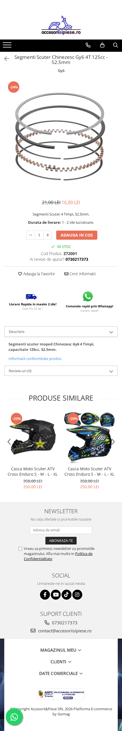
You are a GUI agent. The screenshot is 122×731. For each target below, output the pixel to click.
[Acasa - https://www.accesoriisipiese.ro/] (61, 25)
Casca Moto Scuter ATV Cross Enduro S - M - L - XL (33, 471)
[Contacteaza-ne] (88, 45)
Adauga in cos (77, 235)
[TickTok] (66, 595)
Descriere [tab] (16, 331)
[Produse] (8, 46)
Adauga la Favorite (38, 273)
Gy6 (61, 70)
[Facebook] (45, 595)
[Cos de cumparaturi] (102, 45)
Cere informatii (82, 273)
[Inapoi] (4, 59)
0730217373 (64, 623)
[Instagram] (77, 595)
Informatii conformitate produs (35, 358)
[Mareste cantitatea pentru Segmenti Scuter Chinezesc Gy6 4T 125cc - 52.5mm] (47, 235)
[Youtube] (56, 595)
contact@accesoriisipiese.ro (64, 630)
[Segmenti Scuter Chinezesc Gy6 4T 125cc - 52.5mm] (61, 137)
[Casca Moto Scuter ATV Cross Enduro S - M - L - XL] (32, 437)
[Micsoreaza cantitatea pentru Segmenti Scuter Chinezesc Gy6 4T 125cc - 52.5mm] (30, 235)
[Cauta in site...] (115, 45)
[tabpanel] (61, 137)
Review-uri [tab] (20, 370)
